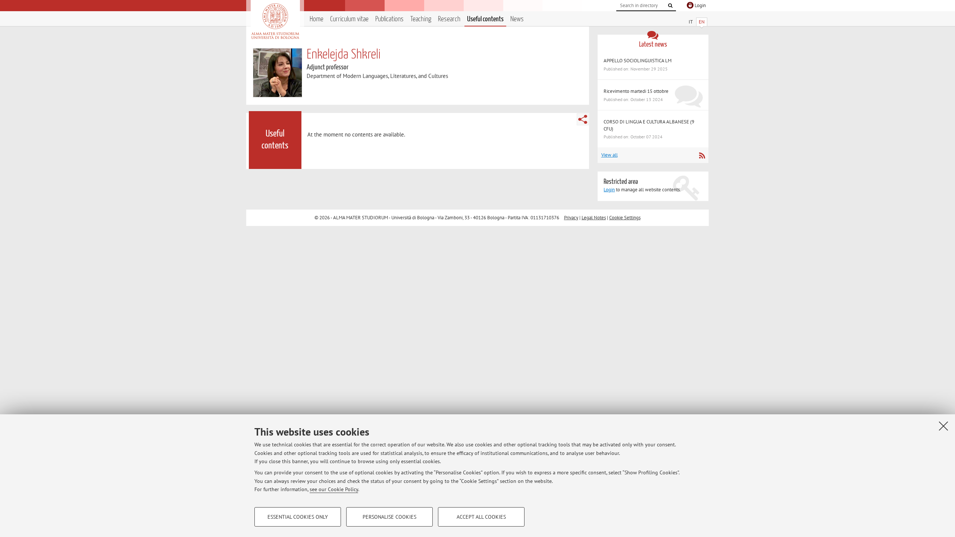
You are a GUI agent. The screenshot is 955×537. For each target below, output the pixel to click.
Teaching (420, 19)
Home (316, 19)
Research (449, 19)
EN (702, 22)
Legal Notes (594, 217)
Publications (389, 19)
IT (691, 22)
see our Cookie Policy (334, 489)
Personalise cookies (389, 517)
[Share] (583, 119)
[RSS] (702, 155)
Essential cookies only (297, 517)
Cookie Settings (625, 217)
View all (609, 155)
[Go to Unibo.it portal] (275, 21)
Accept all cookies (481, 517)
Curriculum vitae (349, 19)
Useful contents (485, 19)
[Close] (943, 426)
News (517, 19)
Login (609, 189)
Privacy (571, 217)
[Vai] (670, 5)
